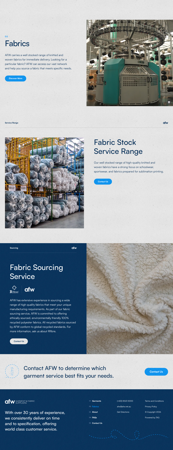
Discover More (15, 78)
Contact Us (103, 181)
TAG (157, 417)
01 (90, 401)
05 (90, 423)
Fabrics (95, 406)
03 (90, 412)
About (95, 412)
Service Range (11, 122)
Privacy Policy (151, 406)
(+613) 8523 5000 (125, 401)
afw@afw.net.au (124, 406)
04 (90, 417)
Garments (96, 401)
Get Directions (123, 412)
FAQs (94, 417)
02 (90, 406)
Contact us (19, 341)
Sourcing (14, 248)
